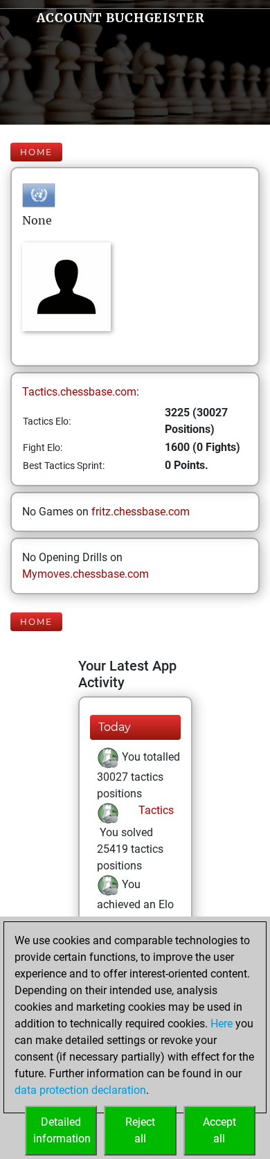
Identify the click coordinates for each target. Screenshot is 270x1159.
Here (221, 1023)
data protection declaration (80, 1090)
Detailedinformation (62, 1130)
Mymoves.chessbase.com (85, 574)
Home (36, 152)
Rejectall (140, 1130)
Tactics (155, 810)
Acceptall (219, 1130)
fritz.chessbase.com (140, 511)
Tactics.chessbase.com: (80, 391)
